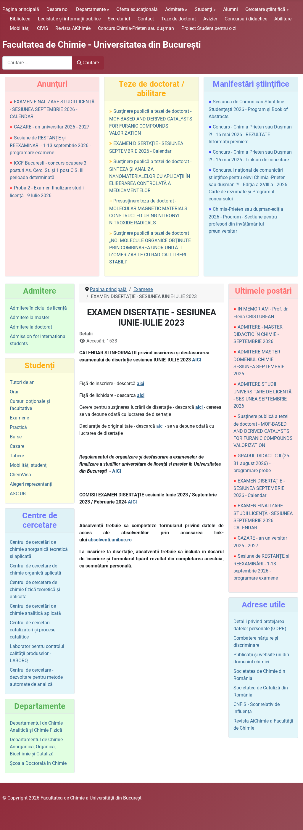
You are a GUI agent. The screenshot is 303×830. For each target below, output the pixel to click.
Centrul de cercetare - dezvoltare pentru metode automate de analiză (36, 677)
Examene (19, 418)
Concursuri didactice (246, 19)
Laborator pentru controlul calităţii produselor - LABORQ (37, 653)
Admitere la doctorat (31, 327)
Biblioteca (20, 19)
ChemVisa (20, 474)
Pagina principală (20, 9)
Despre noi (57, 9)
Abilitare (282, 19)
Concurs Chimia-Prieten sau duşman (136, 28)
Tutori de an (22, 382)
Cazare (17, 446)
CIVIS (42, 28)
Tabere (17, 456)
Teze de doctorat (178, 19)
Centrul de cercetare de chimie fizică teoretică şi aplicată (35, 589)
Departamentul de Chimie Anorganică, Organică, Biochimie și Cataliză (36, 747)
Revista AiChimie (73, 28)
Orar (14, 392)
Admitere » (176, 9)
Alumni (230, 9)
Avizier (210, 19)
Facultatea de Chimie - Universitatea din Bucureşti (101, 44)
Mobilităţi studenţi (29, 465)
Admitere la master (29, 317)
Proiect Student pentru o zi (208, 28)
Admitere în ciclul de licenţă (38, 308)
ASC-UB (18, 493)
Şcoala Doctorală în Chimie (38, 763)
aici (140, 383)
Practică (18, 427)
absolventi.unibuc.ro (110, 540)
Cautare (91, 62)
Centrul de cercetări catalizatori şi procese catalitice (32, 630)
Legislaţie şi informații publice (69, 19)
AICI (196, 360)
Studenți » (205, 9)
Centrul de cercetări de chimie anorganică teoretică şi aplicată (39, 549)
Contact (146, 19)
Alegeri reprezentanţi (31, 484)
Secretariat (119, 19)
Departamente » (92, 9)
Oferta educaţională (137, 9)
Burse (16, 437)
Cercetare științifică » (267, 9)
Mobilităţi (20, 28)
